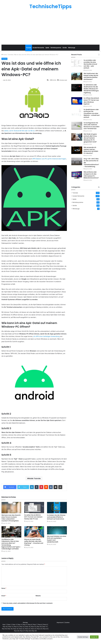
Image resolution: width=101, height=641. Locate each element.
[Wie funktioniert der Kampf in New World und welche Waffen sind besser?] (76, 76)
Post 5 (25, 624)
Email (3, 595)
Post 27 (22, 631)
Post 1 (4, 624)
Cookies (67, 622)
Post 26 (16, 631)
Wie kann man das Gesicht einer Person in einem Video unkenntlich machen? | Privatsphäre (11, 518)
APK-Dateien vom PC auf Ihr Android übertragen (49, 159)
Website (38, 595)
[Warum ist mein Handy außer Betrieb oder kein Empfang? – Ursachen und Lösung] (34, 531)
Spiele (47, 47)
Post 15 (33, 626)
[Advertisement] (50, 27)
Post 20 (15, 628)
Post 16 (39, 626)
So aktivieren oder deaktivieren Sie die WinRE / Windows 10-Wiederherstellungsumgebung (91, 89)
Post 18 (4, 628)
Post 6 (30, 624)
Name (3, 588)
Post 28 (28, 631)
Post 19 (10, 628)
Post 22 (21, 628)
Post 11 (10, 626)
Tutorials (28, 47)
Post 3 (15, 624)
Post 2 (9, 624)
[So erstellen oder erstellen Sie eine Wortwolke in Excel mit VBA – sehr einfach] (76, 63)
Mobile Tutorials (34, 478)
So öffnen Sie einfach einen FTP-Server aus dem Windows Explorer (91, 101)
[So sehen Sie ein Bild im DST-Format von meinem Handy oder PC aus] (34, 507)
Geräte (65, 47)
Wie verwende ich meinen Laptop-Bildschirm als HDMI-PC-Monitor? (91, 150)
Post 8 (40, 624)
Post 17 (45, 626)
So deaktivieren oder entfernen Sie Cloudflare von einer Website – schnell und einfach (91, 113)
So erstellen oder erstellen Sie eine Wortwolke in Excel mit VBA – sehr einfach (90, 64)
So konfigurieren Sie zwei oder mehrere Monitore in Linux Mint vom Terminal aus (91, 126)
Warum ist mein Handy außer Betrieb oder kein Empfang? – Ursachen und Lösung (33, 542)
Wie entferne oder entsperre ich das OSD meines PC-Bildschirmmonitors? (91, 175)
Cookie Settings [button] (83, 637)
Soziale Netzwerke (38, 47)
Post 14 (27, 626)
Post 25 (45, 628)
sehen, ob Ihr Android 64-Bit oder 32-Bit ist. (19, 131)
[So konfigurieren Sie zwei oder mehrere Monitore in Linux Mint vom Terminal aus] (76, 125)
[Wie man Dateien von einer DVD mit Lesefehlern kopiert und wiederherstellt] (57, 530)
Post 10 (5, 626)
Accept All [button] (94, 637)
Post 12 (16, 626)
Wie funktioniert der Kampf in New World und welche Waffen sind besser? (91, 76)
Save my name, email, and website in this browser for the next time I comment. (28, 603)
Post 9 (45, 624)
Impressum (60, 622)
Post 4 (20, 624)
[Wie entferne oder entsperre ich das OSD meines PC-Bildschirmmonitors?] (76, 175)
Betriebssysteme (56, 47)
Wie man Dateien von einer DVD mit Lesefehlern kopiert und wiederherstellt (56, 539)
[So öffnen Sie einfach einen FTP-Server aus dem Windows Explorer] (76, 101)
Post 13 (22, 626)
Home (5, 54)
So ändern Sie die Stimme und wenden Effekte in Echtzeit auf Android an (56, 517)
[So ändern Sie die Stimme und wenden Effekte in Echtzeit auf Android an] (57, 507)
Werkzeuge (71, 47)
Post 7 (35, 624)
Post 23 (33, 628)
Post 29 (34, 631)
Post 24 (39, 628)
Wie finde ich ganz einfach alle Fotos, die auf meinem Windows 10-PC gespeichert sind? (90, 138)
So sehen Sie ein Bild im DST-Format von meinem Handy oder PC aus (33, 517)
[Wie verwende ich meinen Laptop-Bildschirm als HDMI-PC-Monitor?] (76, 150)
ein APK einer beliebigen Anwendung (46, 336)
